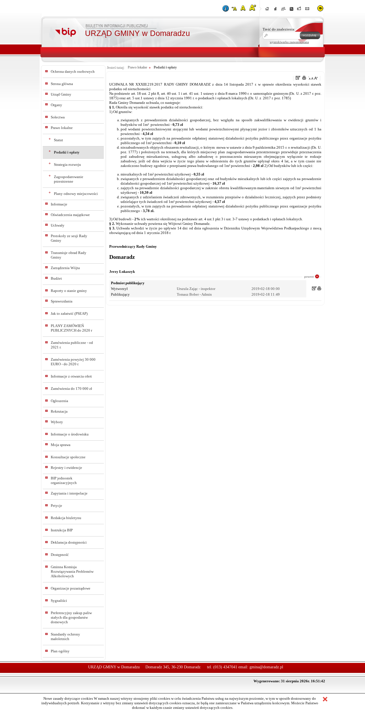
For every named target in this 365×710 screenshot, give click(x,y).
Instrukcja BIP (62, 530)
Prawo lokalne (62, 128)
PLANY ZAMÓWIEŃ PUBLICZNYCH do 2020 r (71, 328)
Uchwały (57, 225)
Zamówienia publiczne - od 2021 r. (72, 344)
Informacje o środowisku (70, 434)
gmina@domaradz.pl (266, 667)
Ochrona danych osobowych (73, 71)
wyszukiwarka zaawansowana (289, 42)
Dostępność (60, 554)
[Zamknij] (325, 699)
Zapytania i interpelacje (69, 493)
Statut (58, 140)
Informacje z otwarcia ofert (71, 376)
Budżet (56, 278)
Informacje (59, 204)
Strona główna (62, 84)
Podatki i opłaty (67, 152)
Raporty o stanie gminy (69, 291)
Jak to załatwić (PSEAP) (69, 313)
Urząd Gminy (61, 94)
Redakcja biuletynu (66, 518)
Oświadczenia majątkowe (70, 215)
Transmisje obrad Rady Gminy (68, 255)
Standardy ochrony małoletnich (65, 636)
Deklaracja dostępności (69, 542)
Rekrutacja (59, 411)
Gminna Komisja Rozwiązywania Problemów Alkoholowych (72, 571)
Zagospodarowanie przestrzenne (68, 179)
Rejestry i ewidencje (66, 467)
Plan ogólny (60, 651)
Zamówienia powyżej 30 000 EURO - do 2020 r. (73, 361)
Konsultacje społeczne (68, 457)
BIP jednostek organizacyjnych (64, 480)
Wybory (57, 422)
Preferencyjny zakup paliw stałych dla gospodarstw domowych (71, 617)
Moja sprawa (60, 445)
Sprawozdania (61, 301)
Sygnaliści (59, 600)
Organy (56, 105)
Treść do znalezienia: (279, 29)
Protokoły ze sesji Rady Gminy (69, 238)
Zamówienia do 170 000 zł (71, 388)
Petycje (56, 505)
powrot (309, 276)
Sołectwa (58, 117)
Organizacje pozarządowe (70, 588)
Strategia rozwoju (67, 164)
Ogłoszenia (59, 401)
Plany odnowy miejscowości (76, 193)
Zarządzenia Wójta (65, 268)
